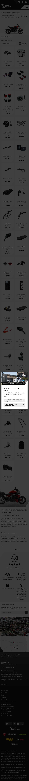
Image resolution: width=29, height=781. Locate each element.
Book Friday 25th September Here (13, 400)
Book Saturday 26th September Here (11, 405)
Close (26, 373)
